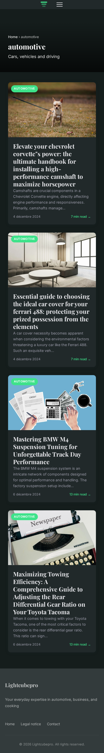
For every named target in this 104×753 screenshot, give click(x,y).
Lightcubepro (21, 684)
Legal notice (31, 724)
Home (13, 37)
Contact (53, 724)
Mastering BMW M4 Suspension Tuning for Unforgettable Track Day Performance (47, 450)
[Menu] (60, 5)
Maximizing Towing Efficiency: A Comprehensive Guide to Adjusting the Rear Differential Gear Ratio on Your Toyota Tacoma (49, 593)
